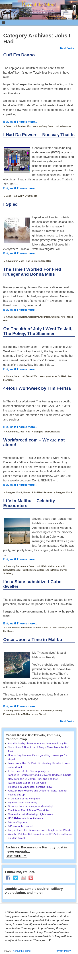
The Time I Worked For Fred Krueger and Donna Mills (32, 271)
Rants (10, 631)
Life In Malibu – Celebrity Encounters (29, 503)
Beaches (47, 710)
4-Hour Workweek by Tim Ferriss (37, 388)
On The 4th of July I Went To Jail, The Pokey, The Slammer (37, 331)
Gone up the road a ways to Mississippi (30, 806)
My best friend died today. (23, 802)
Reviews (55, 431)
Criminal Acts (58, 317)
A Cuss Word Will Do (16, 317)
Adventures (12, 261)
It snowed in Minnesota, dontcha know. (30, 786)
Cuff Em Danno (19, 54)
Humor (9, 376)
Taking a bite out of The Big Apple (27, 782)
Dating (9, 710)
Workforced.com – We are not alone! (34, 442)
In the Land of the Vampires (24, 798)
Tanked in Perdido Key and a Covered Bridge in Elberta (39, 774)
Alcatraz (52, 376)
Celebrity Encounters (39, 317)
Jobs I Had (11, 126)
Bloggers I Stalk (42, 431)
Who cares (32, 126)
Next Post (67, 48)
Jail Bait (62, 376)
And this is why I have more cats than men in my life (37, 743)
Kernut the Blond (21, 950)
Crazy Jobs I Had (50, 126)
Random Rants (40, 627)
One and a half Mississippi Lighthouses (30, 814)
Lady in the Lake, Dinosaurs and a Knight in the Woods (39, 830)
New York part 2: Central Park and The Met (33, 778)
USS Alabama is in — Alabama (25, 818)
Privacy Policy (63, 950)
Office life (32, 196)
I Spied (10, 204)
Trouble (22, 126)
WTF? (21, 196)
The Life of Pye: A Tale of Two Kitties (29, 810)
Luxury (34, 714)
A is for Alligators (17, 822)
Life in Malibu (47, 566)
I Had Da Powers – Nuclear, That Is (39, 134)
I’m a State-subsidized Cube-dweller (33, 584)
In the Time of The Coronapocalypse (29, 771)
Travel (29, 376)
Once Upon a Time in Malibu (32, 639)
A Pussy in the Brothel (20, 826)
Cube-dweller (13, 627)
